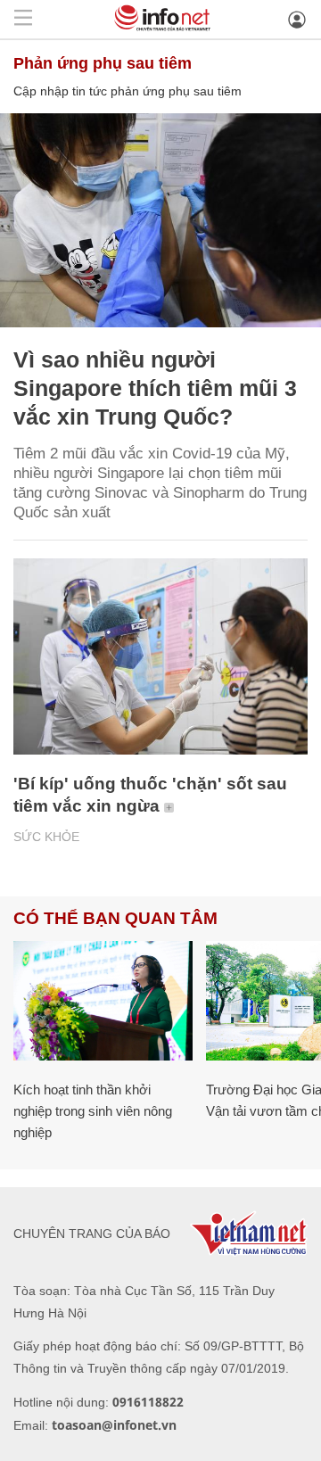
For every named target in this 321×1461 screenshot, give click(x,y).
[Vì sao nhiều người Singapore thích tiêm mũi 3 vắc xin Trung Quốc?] (160, 220)
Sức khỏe (46, 837)
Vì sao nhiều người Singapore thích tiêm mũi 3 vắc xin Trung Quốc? (155, 388)
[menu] (23, 19)
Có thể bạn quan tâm (115, 918)
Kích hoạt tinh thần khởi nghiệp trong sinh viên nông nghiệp (92, 1111)
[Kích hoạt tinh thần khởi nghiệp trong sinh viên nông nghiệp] (103, 1001)
